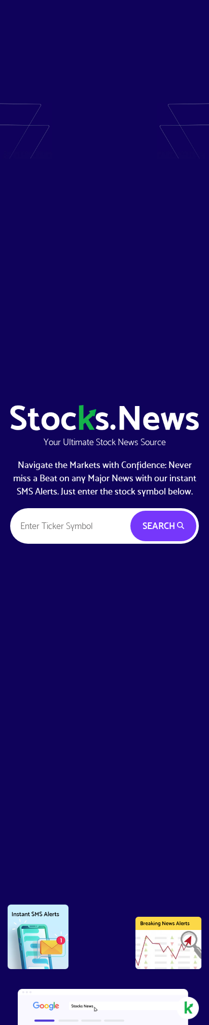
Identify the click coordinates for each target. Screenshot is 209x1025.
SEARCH (160, 525)
